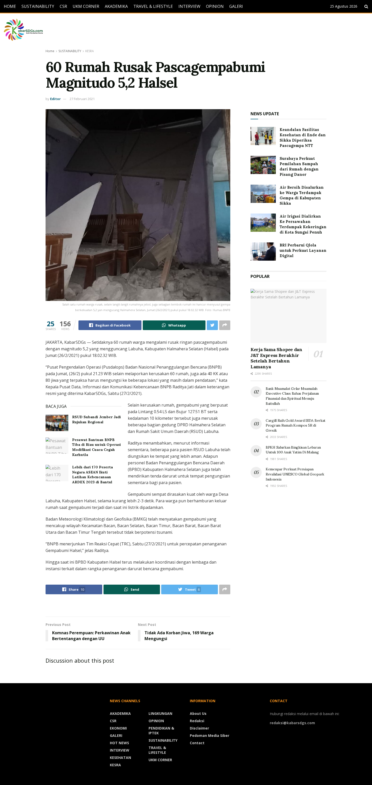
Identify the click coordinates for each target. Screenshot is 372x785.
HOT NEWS (119, 742)
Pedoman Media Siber (209, 735)
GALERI (236, 6)
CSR (63, 6)
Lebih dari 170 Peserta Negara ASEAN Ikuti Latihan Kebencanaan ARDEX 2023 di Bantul (92, 474)
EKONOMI (118, 728)
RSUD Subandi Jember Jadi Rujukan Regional (96, 419)
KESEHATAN (120, 757)
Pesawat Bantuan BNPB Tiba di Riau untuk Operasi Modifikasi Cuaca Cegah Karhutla (96, 447)
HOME (10, 6)
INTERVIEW (189, 6)
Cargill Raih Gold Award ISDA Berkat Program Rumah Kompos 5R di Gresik (295, 425)
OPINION (215, 6)
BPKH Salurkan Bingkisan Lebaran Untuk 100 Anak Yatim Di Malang (293, 450)
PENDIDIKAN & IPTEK (161, 730)
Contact (197, 742)
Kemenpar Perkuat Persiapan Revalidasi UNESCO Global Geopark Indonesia (295, 474)
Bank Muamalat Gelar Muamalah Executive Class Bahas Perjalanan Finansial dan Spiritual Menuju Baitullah (292, 396)
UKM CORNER (86, 6)
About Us (198, 713)
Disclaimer (199, 728)
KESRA (89, 51)
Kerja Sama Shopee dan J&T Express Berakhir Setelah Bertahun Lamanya (276, 358)
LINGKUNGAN (160, 713)
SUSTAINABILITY (38, 6)
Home (50, 51)
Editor (55, 99)
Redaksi (197, 720)
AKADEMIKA (116, 6)
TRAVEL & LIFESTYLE (153, 6)
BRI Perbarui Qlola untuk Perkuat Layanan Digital (303, 250)
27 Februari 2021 (82, 99)
